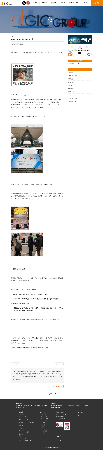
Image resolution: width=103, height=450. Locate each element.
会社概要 (21, 414)
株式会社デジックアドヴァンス (26, 422)
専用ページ (19, 347)
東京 (69, 85)
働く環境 (42, 422)
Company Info (59, 434)
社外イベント (15, 44)
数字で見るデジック (45, 429)
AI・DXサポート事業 (24, 432)
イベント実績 (22, 438)
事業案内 (21, 428)
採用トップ (43, 414)
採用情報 (42, 412)
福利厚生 (42, 427)
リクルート (70, 101)
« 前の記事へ (16, 364)
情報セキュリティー (61, 412)
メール (29, 347)
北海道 (69, 72)
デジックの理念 (23, 416)
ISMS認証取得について (61, 416)
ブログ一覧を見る (56, 386)
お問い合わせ (97, 3)
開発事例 (21, 436)
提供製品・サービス (24, 434)
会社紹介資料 (43, 431)
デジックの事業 (44, 418)
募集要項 (42, 433)
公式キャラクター (23, 419)
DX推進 (69, 82)
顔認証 (21, 44)
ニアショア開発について (25, 440)
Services (58, 439)
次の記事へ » (59, 364)
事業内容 (21, 425)
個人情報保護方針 (60, 418)
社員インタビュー (44, 420)
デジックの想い (44, 416)
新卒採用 (70, 88)
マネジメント (71, 95)
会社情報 (21, 412)
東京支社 (70, 91)
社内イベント (71, 98)
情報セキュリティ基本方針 (62, 414)
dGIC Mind (58, 437)
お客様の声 (22, 430)
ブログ (77, 415)
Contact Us (59, 441)
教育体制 (42, 425)
